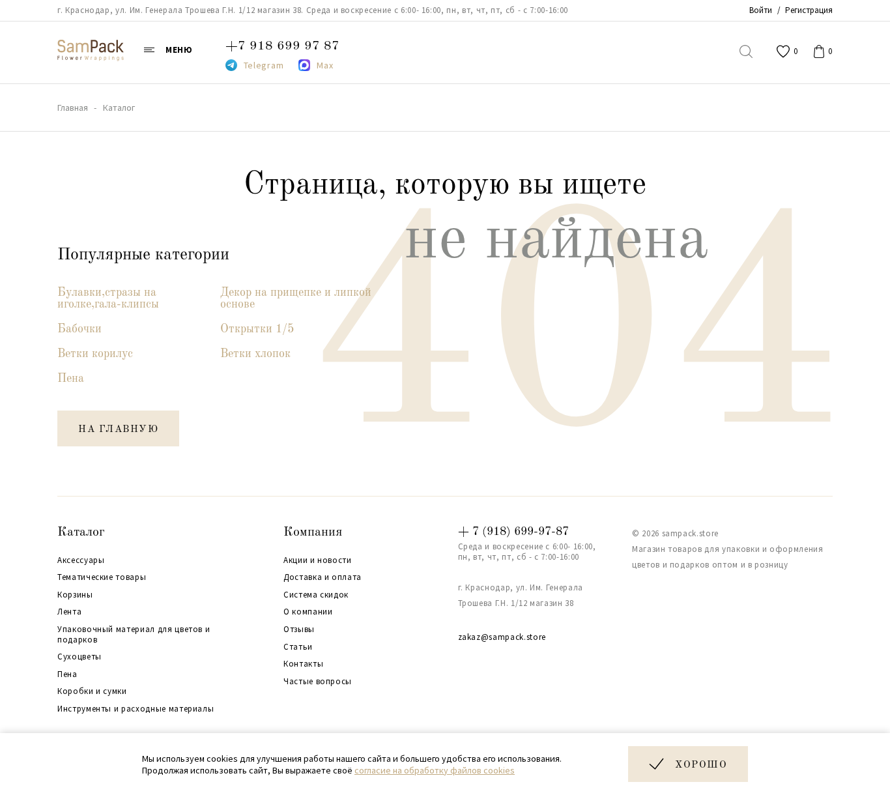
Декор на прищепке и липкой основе (295, 298)
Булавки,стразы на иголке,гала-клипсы (108, 298)
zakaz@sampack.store (502, 637)
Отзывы (299, 629)
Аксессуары (81, 560)
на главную (118, 430)
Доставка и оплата (322, 577)
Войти (760, 10)
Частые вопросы (317, 681)
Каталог (81, 532)
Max (325, 65)
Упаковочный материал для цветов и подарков (133, 634)
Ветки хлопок (255, 354)
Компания (312, 532)
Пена (70, 378)
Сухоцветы (79, 657)
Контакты (303, 664)
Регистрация (809, 10)
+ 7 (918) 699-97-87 (513, 532)
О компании (308, 612)
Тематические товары (101, 577)
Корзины (75, 595)
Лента (69, 612)
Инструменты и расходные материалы (135, 709)
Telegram (264, 65)
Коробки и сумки (92, 691)
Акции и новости (317, 560)
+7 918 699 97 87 (282, 46)
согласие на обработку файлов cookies (434, 770)
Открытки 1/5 (257, 329)
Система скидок (316, 595)
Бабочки (79, 329)
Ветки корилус (95, 354)
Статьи (298, 647)
